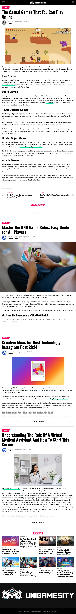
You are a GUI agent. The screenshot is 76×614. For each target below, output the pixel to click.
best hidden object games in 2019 (31, 147)
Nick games (49, 103)
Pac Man (54, 164)
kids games (51, 80)
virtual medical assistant (11, 489)
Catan (53, 98)
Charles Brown (13, 238)
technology (57, 502)
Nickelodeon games (8, 85)
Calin (11, 23)
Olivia (11, 353)
